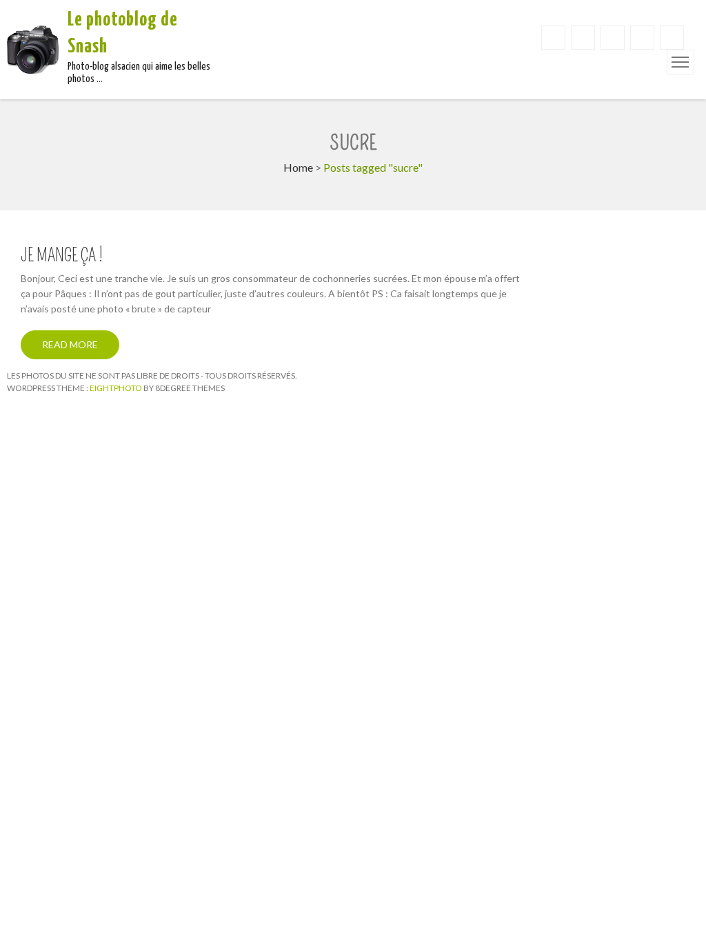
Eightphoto (116, 388)
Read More (70, 344)
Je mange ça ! (62, 255)
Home (298, 167)
